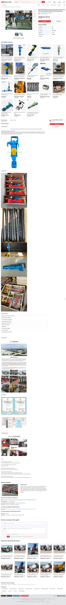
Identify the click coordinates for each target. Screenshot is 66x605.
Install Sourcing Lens (25, 595)
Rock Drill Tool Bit (36, 588)
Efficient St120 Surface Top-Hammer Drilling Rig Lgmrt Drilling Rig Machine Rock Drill (6, 58)
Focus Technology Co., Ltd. (26, 601)
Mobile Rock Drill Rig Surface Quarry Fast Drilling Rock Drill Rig (45, 94)
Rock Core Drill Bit (52, 588)
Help (47, 4)
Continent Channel (44, 598)
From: (5, 523)
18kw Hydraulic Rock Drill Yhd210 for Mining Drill (45, 76)
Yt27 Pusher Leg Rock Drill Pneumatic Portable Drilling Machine (32, 76)
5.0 (53, 121)
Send (8, 536)
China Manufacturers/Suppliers (25, 598)
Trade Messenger (16, 595)
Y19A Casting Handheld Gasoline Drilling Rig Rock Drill (6, 113)
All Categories (4, 4)
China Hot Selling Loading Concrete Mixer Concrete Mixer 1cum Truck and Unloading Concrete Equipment (46, 556)
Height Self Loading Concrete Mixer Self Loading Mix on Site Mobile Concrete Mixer (58, 556)
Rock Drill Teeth (4, 591)
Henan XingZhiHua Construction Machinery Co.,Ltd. (46, 12)
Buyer (43, 4)
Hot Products (13, 598)
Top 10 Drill (10, 591)
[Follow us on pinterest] (63, 595)
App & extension (53, 4)
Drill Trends (15, 591)
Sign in (64, 2)
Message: (4, 528)
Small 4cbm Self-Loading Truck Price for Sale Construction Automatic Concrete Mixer (58, 575)
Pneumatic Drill (18, 6)
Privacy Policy (48, 601)
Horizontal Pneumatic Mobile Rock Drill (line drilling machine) (7, 94)
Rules (64, 4)
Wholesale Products (33, 598)
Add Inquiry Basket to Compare (19, 37)
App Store (3, 595)
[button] (40, 1)
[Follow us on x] (58, 595)
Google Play (9, 595)
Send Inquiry (44, 21)
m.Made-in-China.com (35, 599)
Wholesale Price (39, 598)
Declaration (43, 601)
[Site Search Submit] (43, 2)
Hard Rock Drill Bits (60, 588)
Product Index (49, 598)
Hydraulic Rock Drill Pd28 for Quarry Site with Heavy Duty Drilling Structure (58, 76)
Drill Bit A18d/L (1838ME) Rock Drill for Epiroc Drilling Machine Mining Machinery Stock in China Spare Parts (46, 58)
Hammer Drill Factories (13, 588)
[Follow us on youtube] (61, 595)
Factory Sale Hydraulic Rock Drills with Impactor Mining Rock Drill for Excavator (58, 94)
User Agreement (38, 601)
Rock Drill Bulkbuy (21, 591)
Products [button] (16, 1)
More (2, 592)
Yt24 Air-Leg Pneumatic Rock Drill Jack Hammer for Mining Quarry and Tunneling (33, 58)
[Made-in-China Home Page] (6, 2)
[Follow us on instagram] (60, 595)
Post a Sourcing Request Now (28, 536)
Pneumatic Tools (12, 6)
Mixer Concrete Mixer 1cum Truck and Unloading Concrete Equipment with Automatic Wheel (32, 556)
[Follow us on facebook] (57, 595)
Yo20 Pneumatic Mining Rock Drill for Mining (19, 113)
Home (2, 6)
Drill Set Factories (21, 588)
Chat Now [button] (59, 21)
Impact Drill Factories (29, 588)
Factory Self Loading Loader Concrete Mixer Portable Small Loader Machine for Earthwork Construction (6, 556)
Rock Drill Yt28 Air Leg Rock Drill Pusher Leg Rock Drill (33, 94)
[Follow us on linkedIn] (64, 595)
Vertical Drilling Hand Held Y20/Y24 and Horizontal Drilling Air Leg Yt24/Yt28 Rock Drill (33, 113)
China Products (18, 598)
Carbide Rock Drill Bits (44, 588)
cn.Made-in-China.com (42, 599)
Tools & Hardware (6, 6)
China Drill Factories (5, 588)
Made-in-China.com (28, 599)
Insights (53, 598)
